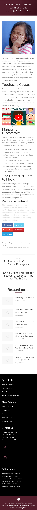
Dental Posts (16, 243)
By (12, 247)
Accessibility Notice (21, 508)
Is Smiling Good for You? (24, 298)
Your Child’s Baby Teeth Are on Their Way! (24, 310)
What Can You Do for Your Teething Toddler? (24, 358)
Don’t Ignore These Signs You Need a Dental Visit (24, 346)
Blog (10, 243)
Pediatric (4, 245)
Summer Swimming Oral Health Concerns (24, 322)
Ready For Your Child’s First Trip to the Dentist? (24, 334)
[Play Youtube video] (18, 117)
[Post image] (7, 301)
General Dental (25, 243)
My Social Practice (15, 505)
